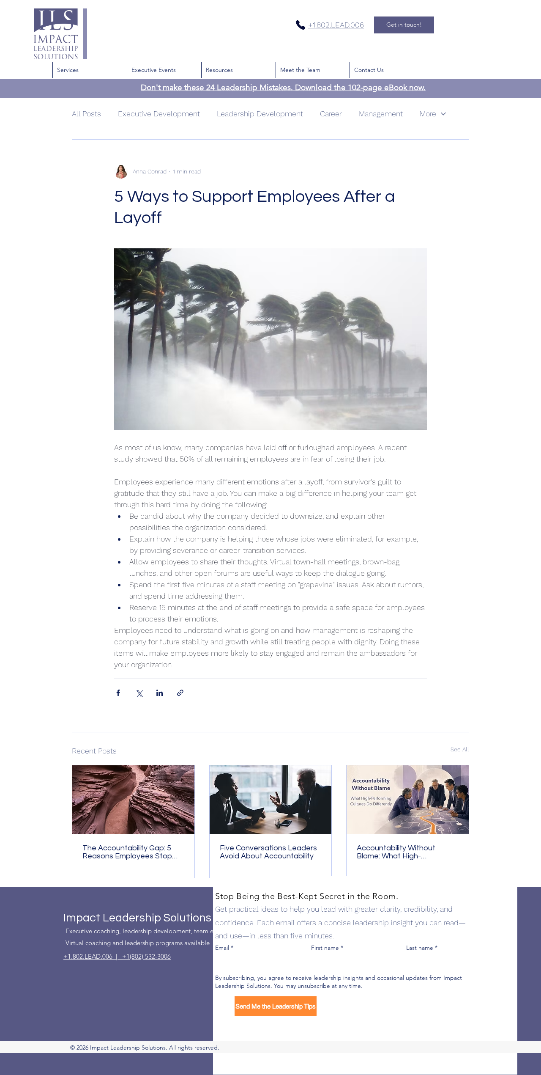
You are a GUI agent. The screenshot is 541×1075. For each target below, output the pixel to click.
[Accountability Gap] (133, 799)
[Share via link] (180, 693)
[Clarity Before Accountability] (271, 799)
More (428, 113)
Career (331, 113)
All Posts (86, 113)
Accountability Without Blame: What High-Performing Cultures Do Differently (397, 852)
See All (460, 749)
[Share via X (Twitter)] (139, 693)
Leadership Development (260, 113)
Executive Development (159, 113)
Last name (419, 948)
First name (325, 948)
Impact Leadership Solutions (137, 918)
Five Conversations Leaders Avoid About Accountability (268, 852)
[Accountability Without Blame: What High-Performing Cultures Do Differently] (408, 799)
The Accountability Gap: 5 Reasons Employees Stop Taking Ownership (127, 852)
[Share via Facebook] (118, 693)
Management (381, 113)
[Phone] (300, 24)
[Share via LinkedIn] (160, 693)
